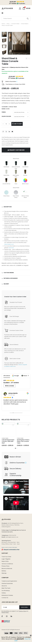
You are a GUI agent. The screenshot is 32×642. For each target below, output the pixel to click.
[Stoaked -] (7, 8)
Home (3, 23)
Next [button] (4, 53)
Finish (4, 112)
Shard (7, 109)
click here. (11, 248)
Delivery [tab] (6, 284)
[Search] (27, 18)
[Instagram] (6, 616)
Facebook (3, 131)
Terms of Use (22, 611)
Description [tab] (8, 207)
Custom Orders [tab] (9, 272)
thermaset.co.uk (9, 244)
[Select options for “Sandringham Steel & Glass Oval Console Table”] (28, 425)
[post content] (8, 429)
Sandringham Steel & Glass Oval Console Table (23, 441)
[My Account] (20, 8)
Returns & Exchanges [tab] (11, 278)
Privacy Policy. (5, 612)
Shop (8, 23)
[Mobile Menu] (2, 13)
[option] (4, 40)
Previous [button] (4, 33)
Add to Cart (18, 124)
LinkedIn (9, 131)
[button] (9, 43)
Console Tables (15, 23)
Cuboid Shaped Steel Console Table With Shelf (8, 441)
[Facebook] (2, 616)
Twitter (6, 131)
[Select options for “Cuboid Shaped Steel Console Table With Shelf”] (13, 425)
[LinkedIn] (11, 616)
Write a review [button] (9, 386)
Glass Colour (6, 116)
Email (12, 131)
